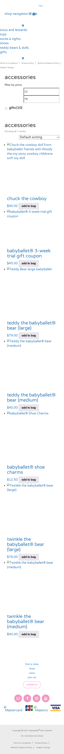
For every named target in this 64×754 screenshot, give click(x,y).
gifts (3, 52)
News (32, 673)
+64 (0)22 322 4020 (33, 736)
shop (32, 668)
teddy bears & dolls (14, 48)
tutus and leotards (13, 30)
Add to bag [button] (29, 206)
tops (3, 34)
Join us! (32, 677)
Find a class (32, 664)
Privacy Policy (28, 63)
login (40, 6)
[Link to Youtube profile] (47, 13)
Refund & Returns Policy (48, 63)
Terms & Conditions (9, 63)
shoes (4, 43)
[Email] (18, 698)
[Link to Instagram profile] (43, 13)
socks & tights (10, 39)
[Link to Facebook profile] (39, 13)
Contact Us (31, 684)
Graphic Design (7, 67)
